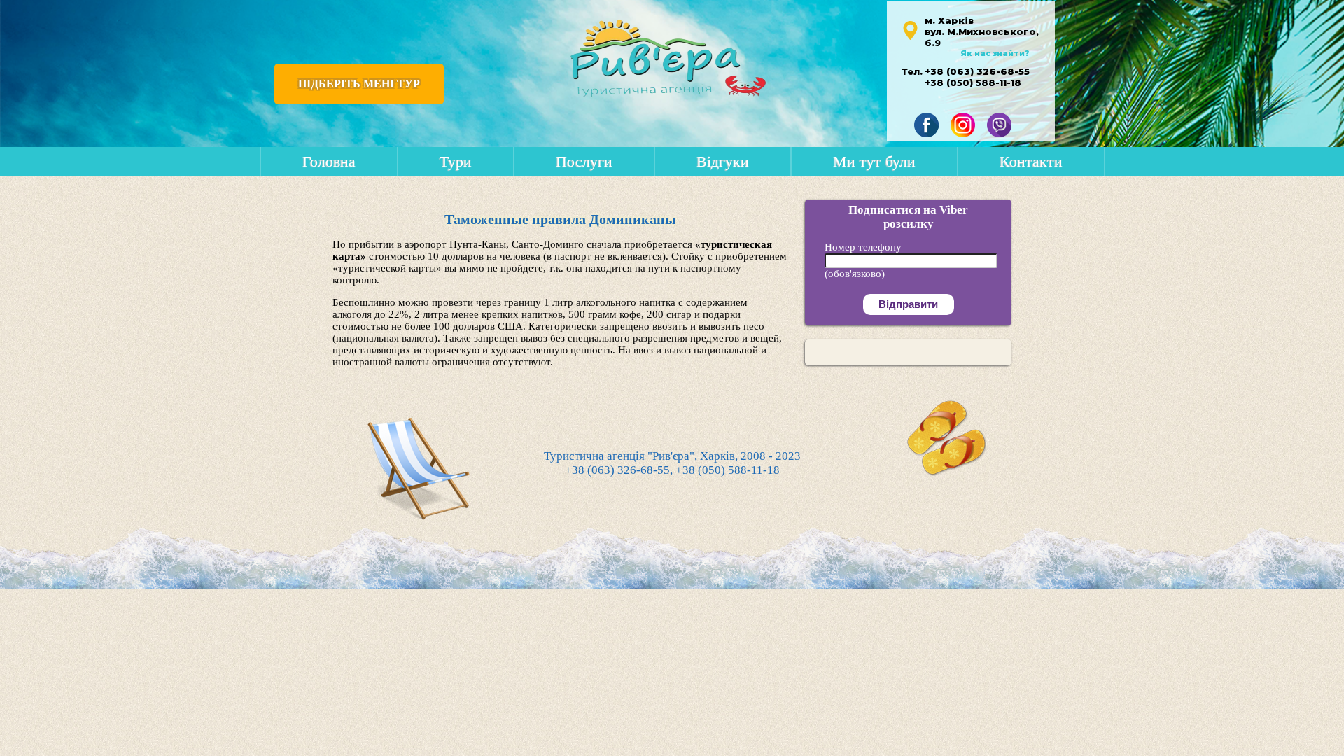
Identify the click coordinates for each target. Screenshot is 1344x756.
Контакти (1031, 161)
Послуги (584, 161)
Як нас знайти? (995, 53)
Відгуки (722, 161)
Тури (456, 161)
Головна (329, 161)
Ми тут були (874, 161)
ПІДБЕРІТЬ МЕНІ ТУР (359, 84)
